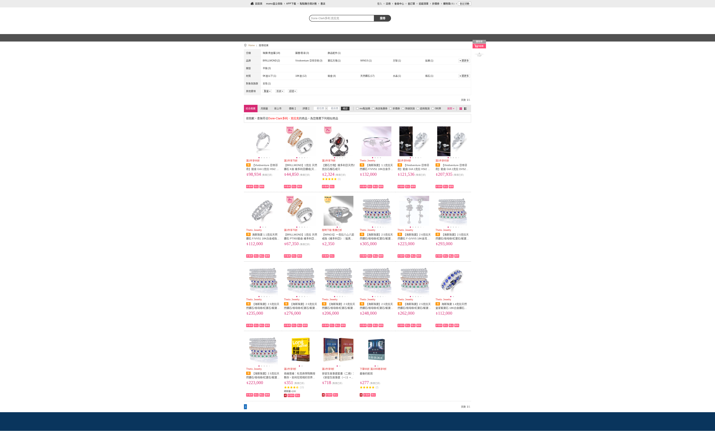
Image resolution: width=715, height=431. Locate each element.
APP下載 (291, 3)
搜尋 (382, 18)
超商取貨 (425, 108)
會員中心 (399, 3)
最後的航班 (366, 373)
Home (251, 45)
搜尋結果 (263, 45)
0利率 (438, 108)
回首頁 (258, 3)
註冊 (388, 3)
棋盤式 (461, 108)
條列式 (466, 108)
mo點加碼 (365, 108)
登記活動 (464, 3)
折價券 (435, 3)
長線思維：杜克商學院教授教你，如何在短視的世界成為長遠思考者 (299, 377)
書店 (322, 3)
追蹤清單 (423, 3)
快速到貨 (410, 108)
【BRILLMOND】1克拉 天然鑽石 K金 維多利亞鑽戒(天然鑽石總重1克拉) (300, 169)
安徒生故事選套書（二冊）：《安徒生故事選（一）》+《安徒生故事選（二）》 (338, 377)
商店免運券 (381, 108)
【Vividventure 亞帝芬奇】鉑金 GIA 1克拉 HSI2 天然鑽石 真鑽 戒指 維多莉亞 (262, 169)
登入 (379, 3)
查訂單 (411, 3)
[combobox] (341, 18)
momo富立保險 (274, 3)
